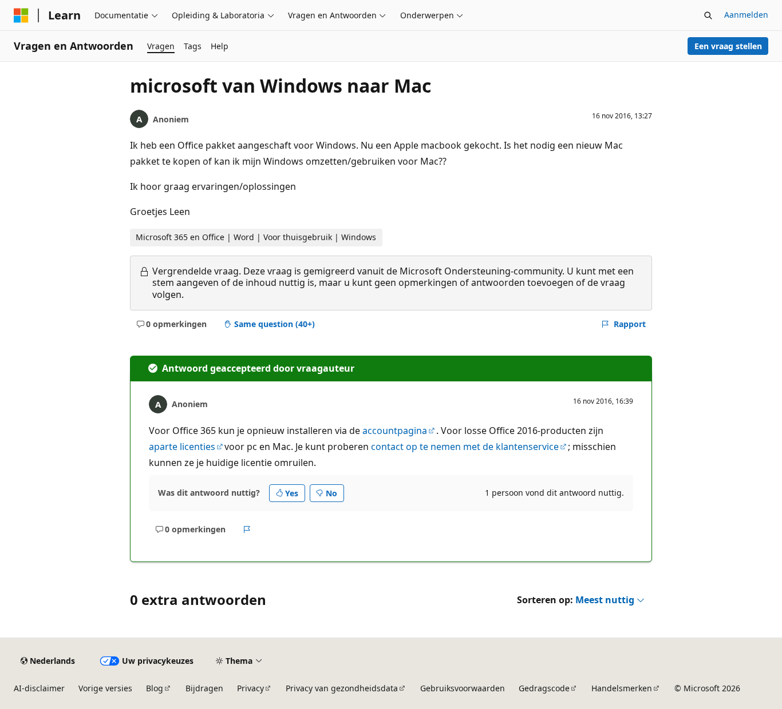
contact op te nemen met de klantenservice (465, 446)
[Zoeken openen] (708, 15)
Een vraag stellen (728, 46)
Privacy (250, 688)
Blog (154, 688)
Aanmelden (746, 14)
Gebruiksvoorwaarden (462, 688)
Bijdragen (204, 688)
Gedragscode (544, 688)
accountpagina (394, 430)
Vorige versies (105, 688)
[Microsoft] (21, 15)
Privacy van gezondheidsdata (342, 688)
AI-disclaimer (39, 688)
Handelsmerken (621, 688)
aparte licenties (182, 446)
